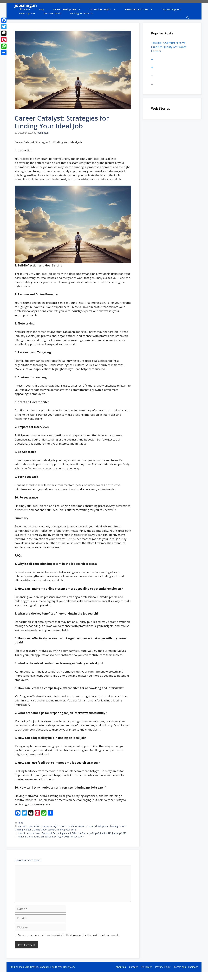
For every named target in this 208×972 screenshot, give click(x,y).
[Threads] (4, 33)
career (21, 826)
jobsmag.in (26, 5)
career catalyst (50, 826)
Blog (41, 9)
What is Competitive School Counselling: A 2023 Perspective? (51, 836)
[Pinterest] (4, 39)
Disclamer (146, 966)
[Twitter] (4, 26)
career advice (34, 826)
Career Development (65, 9)
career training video (35, 829)
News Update (27, 13)
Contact (133, 966)
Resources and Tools (137, 9)
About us (121, 966)
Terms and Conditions (186, 966)
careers (52, 829)
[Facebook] (4, 20)
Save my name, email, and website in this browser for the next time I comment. (68, 935)
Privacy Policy (162, 966)
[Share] (4, 52)
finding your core (66, 829)
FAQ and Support (171, 9)
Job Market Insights (101, 9)
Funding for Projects (81, 13)
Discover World (52, 13)
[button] (187, 17)
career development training (103, 826)
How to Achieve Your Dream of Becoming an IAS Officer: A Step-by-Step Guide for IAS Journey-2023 (72, 833)
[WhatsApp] (4, 46)
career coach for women (73, 826)
